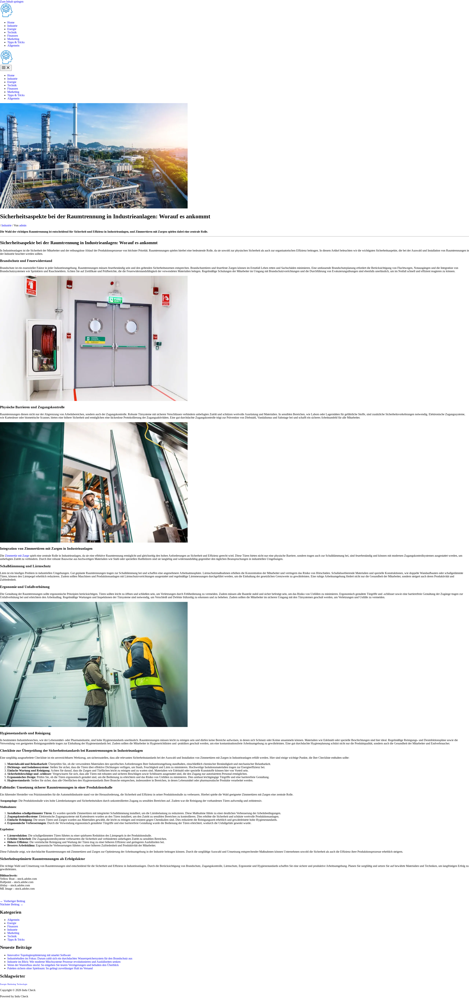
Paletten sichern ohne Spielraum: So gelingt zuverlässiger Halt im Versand (50, 968)
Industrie (12, 25)
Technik (12, 32)
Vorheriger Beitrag (12, 901)
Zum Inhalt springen (11, 1)
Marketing (13, 38)
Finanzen (12, 35)
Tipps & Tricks (16, 42)
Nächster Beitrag (11, 904)
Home (10, 22)
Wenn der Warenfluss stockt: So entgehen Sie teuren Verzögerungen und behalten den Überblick (63, 965)
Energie (11, 29)
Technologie (22, 984)
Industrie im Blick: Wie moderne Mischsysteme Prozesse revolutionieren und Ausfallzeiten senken (64, 961)
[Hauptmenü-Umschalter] (6, 68)
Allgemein (13, 45)
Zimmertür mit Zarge (17, 555)
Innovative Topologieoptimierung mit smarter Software (39, 955)
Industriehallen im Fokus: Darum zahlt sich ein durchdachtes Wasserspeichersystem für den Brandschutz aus (69, 958)
